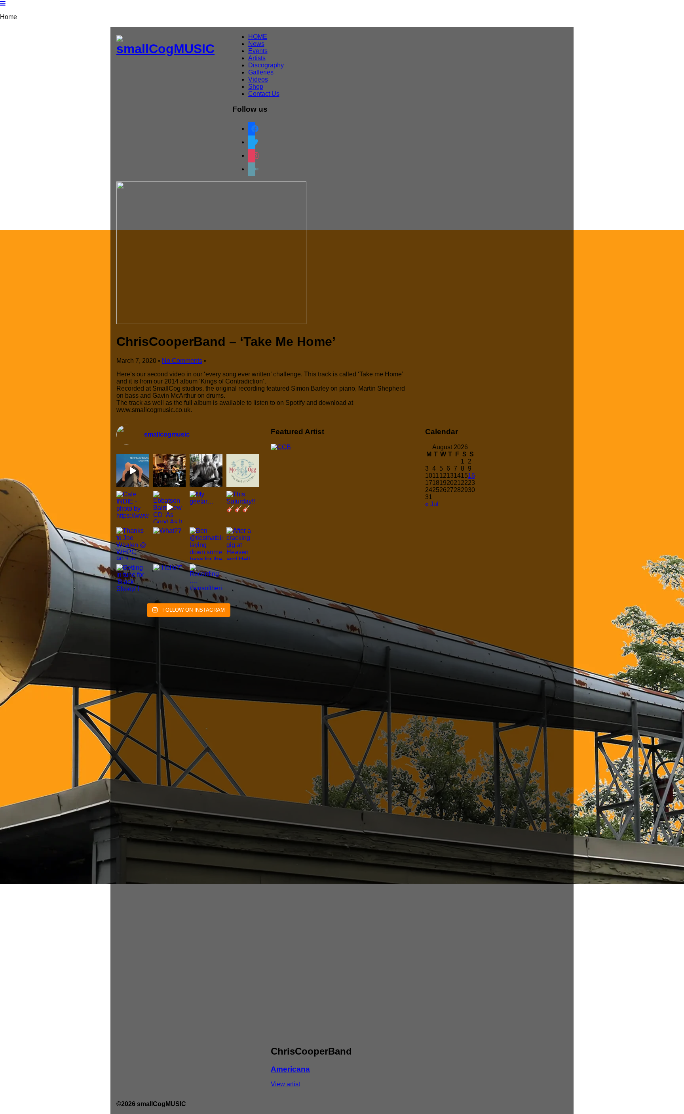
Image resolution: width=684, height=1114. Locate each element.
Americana (290, 1069)
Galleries (261, 72)
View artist (285, 1084)
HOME (257, 36)
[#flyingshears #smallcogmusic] (132, 470)
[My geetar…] (206, 507)
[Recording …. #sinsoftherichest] (206, 580)
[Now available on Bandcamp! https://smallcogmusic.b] (242, 470)
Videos (258, 79)
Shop (255, 86)
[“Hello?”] (169, 580)
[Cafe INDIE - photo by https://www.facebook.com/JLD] (132, 507)
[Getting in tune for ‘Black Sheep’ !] (132, 580)
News (256, 43)
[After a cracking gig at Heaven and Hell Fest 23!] (242, 543)
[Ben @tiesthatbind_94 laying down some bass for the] (206, 543)
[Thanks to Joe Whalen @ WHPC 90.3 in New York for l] (132, 543)
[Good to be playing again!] (169, 470)
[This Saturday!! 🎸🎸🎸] (242, 507)
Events (258, 51)
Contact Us (263, 93)
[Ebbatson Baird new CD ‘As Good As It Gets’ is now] (169, 507)
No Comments (182, 360)
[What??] (169, 543)
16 (471, 475)
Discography (266, 65)
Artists (257, 58)
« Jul (432, 504)
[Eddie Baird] (206, 470)
